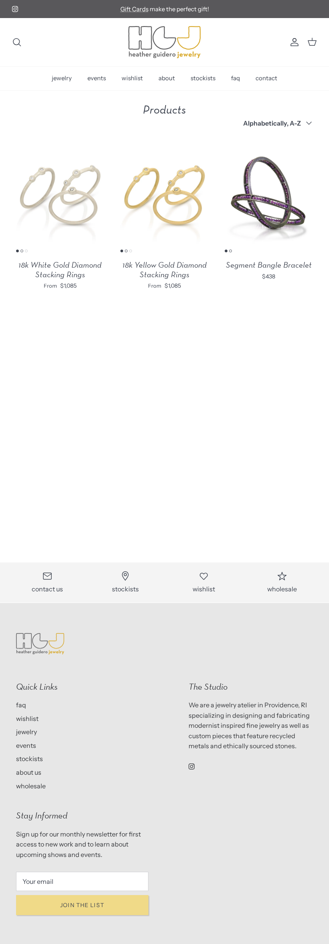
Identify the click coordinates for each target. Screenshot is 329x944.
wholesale (31, 786)
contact (266, 78)
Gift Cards (134, 9)
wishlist (132, 78)
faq (235, 78)
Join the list (82, 905)
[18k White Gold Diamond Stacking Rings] (60, 196)
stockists (203, 78)
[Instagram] (15, 9)
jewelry (62, 78)
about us (28, 772)
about (166, 78)
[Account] (292, 42)
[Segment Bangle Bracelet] (269, 196)
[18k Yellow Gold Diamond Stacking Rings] (164, 196)
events (96, 78)
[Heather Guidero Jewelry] (164, 42)
